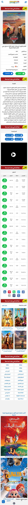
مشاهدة (7, 73)
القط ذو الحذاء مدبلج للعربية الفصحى (7, 350)
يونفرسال (7, 399)
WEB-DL (7, 368)
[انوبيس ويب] (14, 503)
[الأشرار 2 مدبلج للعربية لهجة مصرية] (7, 317)
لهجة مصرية (20, 392)
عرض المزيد (4, 305)
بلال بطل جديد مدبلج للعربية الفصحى (20, 350)
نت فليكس (7, 395)
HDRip (20, 368)
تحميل (19, 73)
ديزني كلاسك (20, 386)
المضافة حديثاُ (7, 377)
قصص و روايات (7, 386)
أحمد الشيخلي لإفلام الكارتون (8, 500)
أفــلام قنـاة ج (20, 374)
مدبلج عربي (7, 392)
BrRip (7, 365)
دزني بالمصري (21, 383)
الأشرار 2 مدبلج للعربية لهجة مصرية (7, 328)
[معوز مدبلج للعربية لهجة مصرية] (20, 317)
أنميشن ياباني (7, 374)
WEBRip (20, 371)
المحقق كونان (21, 377)
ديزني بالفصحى (7, 383)
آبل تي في (7, 371)
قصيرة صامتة (21, 389)
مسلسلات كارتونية (21, 395)
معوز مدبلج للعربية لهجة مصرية (20, 328)
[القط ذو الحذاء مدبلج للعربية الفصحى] (7, 340)
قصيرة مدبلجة (7, 389)
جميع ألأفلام (20, 380)
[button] (23, 292)
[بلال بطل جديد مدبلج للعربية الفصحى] (20, 340)
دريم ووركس (7, 380)
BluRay (20, 365)
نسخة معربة (20, 399)
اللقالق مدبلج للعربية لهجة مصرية (14, 456)
